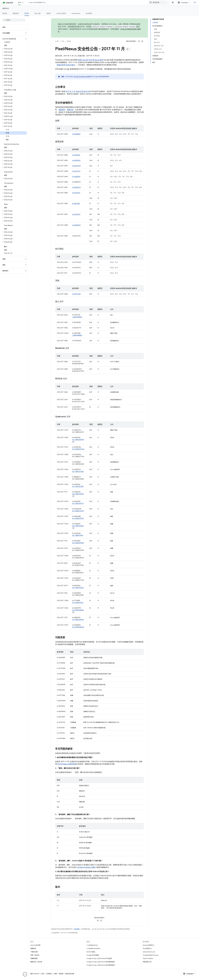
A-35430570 (76, 187)
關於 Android (34, 973)
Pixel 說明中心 (147, 948)
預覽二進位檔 (34, 955)
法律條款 (49, 973)
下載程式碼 (34, 952)
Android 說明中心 (148, 945)
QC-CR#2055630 (78, 627)
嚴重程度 (70, 110)
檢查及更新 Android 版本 (66, 65)
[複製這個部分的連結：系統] (61, 280)
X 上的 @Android (92, 945)
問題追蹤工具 (147, 962)
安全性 (26, 13)
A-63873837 (76, 203)
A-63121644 (76, 193)
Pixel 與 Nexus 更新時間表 (66, 764)
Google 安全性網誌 (93, 955)
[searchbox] (13, 20)
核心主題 (38, 13)
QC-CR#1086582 (78, 610)
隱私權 (61, 973)
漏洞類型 (62, 110)
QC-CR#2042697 (78, 494)
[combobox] (159, 2)
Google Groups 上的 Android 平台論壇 (99, 958)
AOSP (57, 41)
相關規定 (33, 948)
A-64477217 (76, 171)
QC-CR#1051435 (78, 486)
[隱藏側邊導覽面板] (25, 974)
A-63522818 (76, 155)
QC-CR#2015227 (78, 588)
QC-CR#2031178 (77, 503)
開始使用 (16, 13)
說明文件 (5, 8)
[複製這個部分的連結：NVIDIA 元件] (69, 379)
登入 (195, 2)
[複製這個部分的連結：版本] (62, 887)
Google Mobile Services (150, 955)
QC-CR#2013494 (78, 511)
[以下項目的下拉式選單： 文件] (23, 2)
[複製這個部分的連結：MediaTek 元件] (71, 348)
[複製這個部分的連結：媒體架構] (66, 142)
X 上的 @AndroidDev (93, 948)
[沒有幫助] (142, 41)
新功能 (4, 13)
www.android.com (149, 952)
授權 (55, 973)
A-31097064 (76, 294)
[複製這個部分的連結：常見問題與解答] (75, 749)
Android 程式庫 (35, 945)
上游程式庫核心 (77, 317)
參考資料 (89, 13)
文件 (19, 2)
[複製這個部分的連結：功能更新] (67, 637)
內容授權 (76, 929)
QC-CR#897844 (77, 535)
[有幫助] (139, 41)
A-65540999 (76, 166)
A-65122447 (76, 214)
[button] (12, 33)
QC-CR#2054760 (78, 449)
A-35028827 (76, 134)
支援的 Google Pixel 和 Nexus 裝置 (90, 60)
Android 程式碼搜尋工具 (37, 2)
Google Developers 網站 (81, 76)
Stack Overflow (148, 958)
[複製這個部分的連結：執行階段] (66, 249)
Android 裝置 (61, 13)
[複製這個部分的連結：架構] (61, 121)
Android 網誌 (91, 952)
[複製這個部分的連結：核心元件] (66, 301)
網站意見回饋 (69, 973)
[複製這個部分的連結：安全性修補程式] (75, 103)
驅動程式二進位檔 (36, 962)
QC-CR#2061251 (77, 603)
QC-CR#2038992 (78, 620)
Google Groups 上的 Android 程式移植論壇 (101, 965)
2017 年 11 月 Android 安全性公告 (78, 91)
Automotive (76, 13)
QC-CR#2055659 (78, 440)
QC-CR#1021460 (78, 471)
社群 (42, 973)
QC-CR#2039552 (78, 543)
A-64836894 (76, 225)
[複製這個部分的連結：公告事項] (67, 87)
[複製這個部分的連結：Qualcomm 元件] (73, 417)
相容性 (48, 13)
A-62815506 (76, 160)
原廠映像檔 (34, 958)
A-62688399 (76, 177)
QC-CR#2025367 (78, 526)
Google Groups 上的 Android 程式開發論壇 (101, 962)
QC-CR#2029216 (78, 518)
